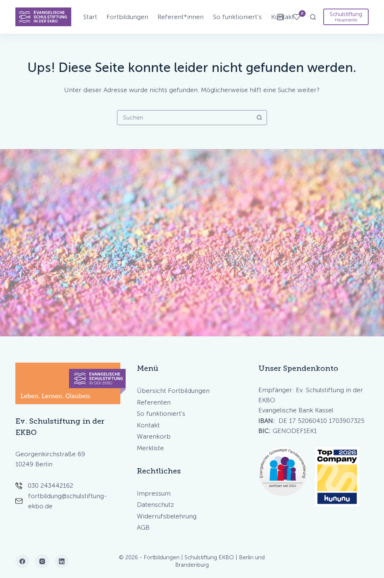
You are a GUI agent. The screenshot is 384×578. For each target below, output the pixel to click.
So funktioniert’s (237, 17)
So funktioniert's (161, 413)
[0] (296, 16)
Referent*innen (181, 17)
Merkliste (150, 448)
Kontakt (148, 425)
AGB (143, 527)
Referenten (154, 402)
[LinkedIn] (62, 561)
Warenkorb (154, 436)
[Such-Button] (259, 118)
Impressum (154, 493)
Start (90, 17)
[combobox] (184, 117)
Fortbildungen (127, 17)
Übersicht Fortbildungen (173, 390)
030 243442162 (50, 485)
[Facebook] (22, 561)
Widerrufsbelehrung (166, 516)
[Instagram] (42, 561)
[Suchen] (313, 17)
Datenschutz (155, 504)
